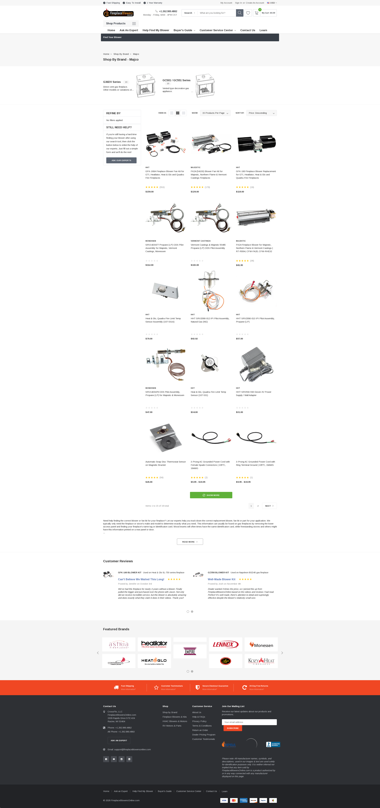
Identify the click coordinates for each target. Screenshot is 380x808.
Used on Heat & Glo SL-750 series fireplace (163, 572)
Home (106, 54)
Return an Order (200, 730)
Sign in (238, 2)
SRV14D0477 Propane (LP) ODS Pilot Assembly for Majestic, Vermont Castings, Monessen (164, 248)
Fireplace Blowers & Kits (175, 717)
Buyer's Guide (183, 30)
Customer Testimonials (203, 739)
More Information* (128, 689)
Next (268, 506)
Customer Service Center (216, 30)
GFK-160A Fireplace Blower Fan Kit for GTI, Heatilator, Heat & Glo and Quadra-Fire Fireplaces (165, 174)
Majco (136, 54)
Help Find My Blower (142, 791)
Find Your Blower (112, 37)
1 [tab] (188, 611)
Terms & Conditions (202, 725)
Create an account (255, 2)
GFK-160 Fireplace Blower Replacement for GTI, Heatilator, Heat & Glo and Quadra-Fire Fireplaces (256, 174)
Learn (224, 791)
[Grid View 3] (178, 113)
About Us (196, 712)
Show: (195, 113)
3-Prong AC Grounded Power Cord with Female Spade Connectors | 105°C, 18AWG (210, 464)
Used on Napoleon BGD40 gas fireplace (249, 572)
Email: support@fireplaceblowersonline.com (129, 749)
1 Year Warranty (154, 2)
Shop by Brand (121, 54)
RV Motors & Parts (172, 725)
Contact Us (211, 791)
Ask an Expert (121, 791)
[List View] (172, 113)
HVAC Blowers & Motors (175, 721)
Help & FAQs (198, 717)
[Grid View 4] (184, 113)
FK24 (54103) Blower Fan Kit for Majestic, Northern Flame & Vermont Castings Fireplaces (209, 174)
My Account (226, 2)
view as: (162, 113)
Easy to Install (133, 2)
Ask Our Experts (121, 160)
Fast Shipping (113, 2)
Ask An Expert (119, 740)
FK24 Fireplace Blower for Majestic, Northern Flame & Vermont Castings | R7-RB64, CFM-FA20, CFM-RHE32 (254, 248)
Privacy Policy (199, 721)
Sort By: (240, 113)
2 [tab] (192, 611)
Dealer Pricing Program (203, 734)
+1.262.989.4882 (168, 11)
